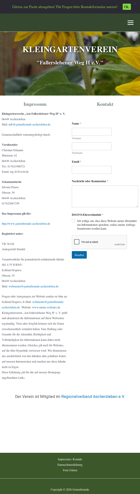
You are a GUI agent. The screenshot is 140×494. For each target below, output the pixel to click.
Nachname (77, 152)
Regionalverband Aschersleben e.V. (93, 396)
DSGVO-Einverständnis (87, 214)
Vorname (76, 138)
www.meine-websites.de (46, 307)
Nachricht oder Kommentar (90, 181)
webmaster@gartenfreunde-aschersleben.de (34, 286)
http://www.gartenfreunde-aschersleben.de (26, 223)
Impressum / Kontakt (70, 459)
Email (76, 161)
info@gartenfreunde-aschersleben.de (29, 124)
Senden (79, 255)
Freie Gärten (70, 470)
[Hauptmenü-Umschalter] (130, 22)
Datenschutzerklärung (70, 464)
